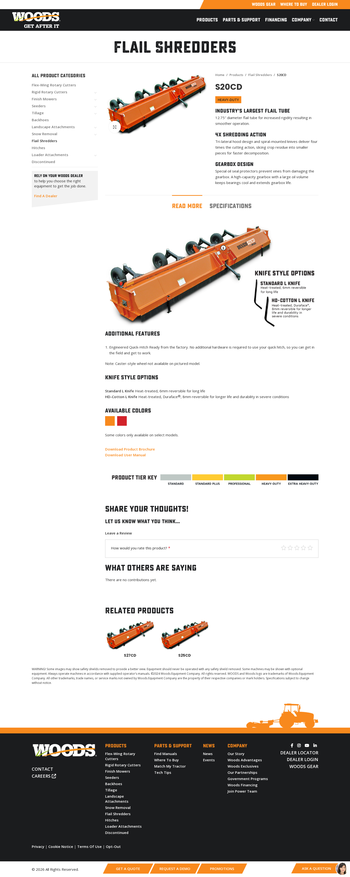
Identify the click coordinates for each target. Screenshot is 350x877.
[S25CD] (185, 635)
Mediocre (303, 548)
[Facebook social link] (292, 745)
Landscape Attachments (53, 126)
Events (209, 759)
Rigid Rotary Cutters (49, 91)
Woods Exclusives (243, 766)
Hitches (38, 147)
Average (297, 548)
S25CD (184, 655)
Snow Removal (44, 133)
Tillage (38, 112)
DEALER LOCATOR (299, 753)
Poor (310, 548)
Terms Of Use (89, 846)
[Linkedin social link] (315, 745)
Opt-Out (113, 846)
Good (290, 548)
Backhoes (40, 119)
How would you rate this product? (140, 548)
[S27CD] (130, 635)
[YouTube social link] (307, 745)
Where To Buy (166, 759)
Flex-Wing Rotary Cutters (54, 85)
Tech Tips (162, 772)
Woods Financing (243, 784)
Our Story (236, 753)
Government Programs (248, 778)
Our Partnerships (242, 772)
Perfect (283, 548)
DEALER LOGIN (302, 759)
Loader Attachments (50, 154)
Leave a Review (118, 533)
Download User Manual (125, 454)
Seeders (39, 105)
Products (236, 75)
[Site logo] (36, 19)
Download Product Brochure (130, 449)
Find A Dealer (45, 195)
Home (219, 75)
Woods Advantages (245, 759)
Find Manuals (165, 753)
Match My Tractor (170, 766)
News (208, 753)
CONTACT (42, 769)
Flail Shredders (44, 140)
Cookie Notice (60, 846)
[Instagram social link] (299, 745)
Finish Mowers (44, 98)
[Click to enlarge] (115, 127)
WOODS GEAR (303, 766)
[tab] (187, 204)
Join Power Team (242, 791)
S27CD (130, 655)
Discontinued (43, 161)
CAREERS (42, 776)
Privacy (38, 846)
